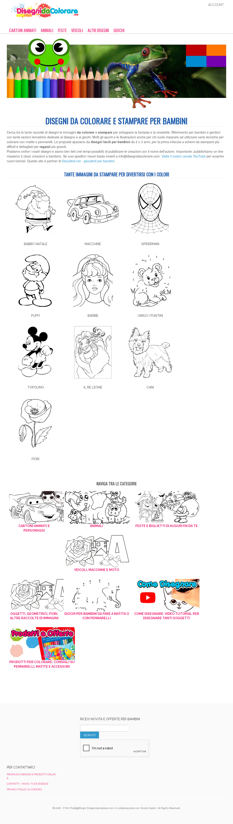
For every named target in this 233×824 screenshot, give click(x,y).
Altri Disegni (98, 30)
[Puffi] (35, 280)
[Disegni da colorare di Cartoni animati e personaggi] (34, 507)
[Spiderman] (150, 209)
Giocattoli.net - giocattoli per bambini (88, 161)
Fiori (35, 459)
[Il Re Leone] (93, 352)
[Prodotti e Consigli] (42, 643)
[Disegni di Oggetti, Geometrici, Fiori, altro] (34, 595)
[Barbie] (93, 280)
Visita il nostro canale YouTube (184, 156)
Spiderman (150, 244)
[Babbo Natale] (35, 209)
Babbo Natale (35, 244)
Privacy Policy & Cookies (24, 789)
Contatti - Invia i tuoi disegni (27, 783)
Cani (150, 387)
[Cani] (150, 352)
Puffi (35, 315)
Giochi (119, 30)
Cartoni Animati (22, 30)
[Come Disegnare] (167, 595)
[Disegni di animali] (96, 507)
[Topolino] (35, 352)
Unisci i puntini (150, 315)
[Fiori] (35, 424)
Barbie (93, 315)
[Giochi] (96, 595)
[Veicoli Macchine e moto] (96, 551)
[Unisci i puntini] (150, 280)
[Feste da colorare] (167, 507)
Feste (62, 30)
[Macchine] (93, 209)
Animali (47, 30)
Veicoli (77, 30)
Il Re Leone (93, 387)
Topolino (35, 387)
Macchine (93, 244)
